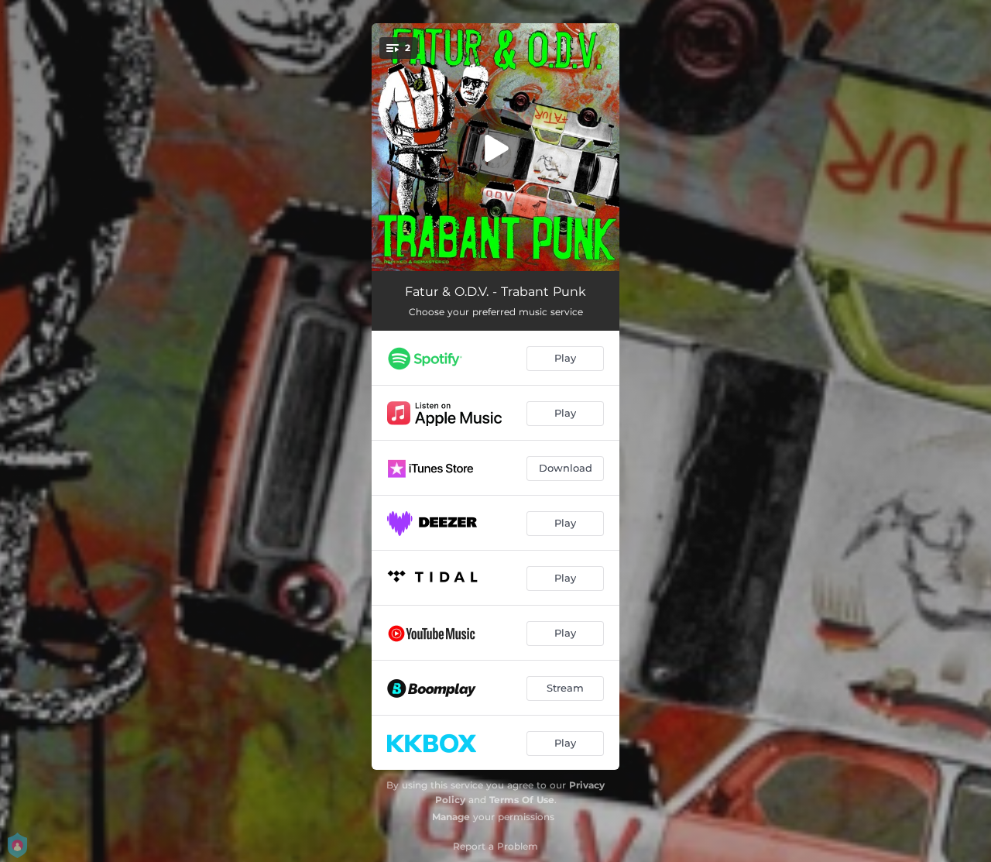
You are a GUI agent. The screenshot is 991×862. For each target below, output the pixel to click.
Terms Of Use (521, 799)
